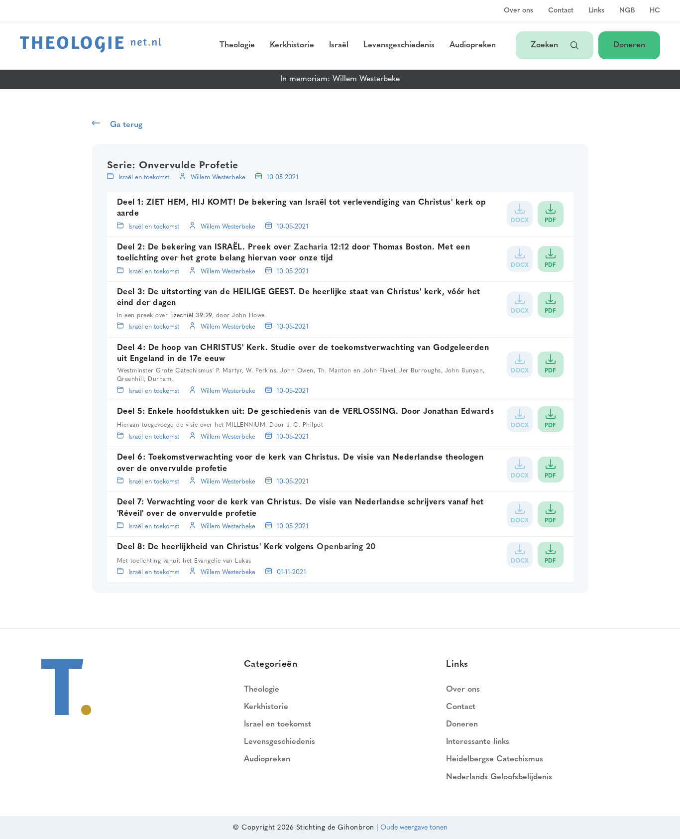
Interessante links (477, 742)
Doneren (629, 45)
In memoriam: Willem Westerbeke (340, 79)
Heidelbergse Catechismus (494, 759)
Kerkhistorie (292, 45)
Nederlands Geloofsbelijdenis (499, 777)
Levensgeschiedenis (399, 45)
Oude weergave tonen (414, 828)
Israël (338, 45)
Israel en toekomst (277, 724)
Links (596, 10)
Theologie (237, 45)
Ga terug (126, 125)
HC (655, 10)
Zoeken (546, 45)
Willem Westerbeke (218, 177)
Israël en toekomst (143, 177)
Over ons (518, 10)
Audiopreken (473, 45)
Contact (560, 10)
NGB (627, 10)
